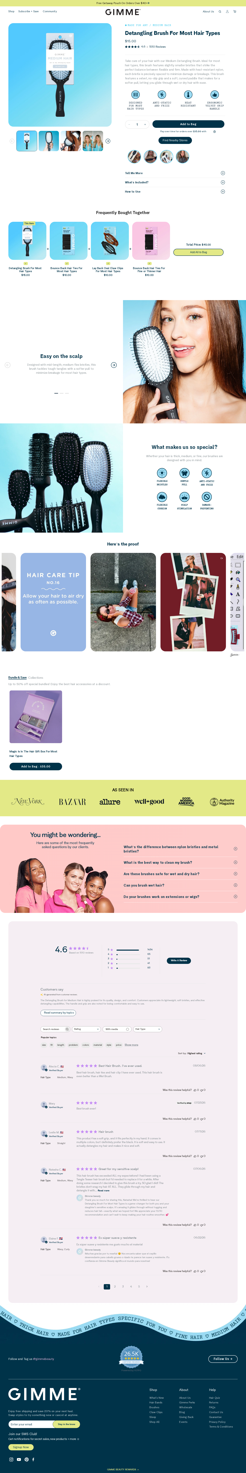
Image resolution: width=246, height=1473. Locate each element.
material (98, 1045)
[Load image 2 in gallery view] (49, 141)
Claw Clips (156, 1412)
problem (73, 1045)
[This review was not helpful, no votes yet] (201, 1090)
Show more (131, 1045)
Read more (103, 1191)
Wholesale (185, 1407)
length (60, 1045)
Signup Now (21, 1447)
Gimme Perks (187, 1402)
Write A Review (179, 960)
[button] (11, 11)
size (44, 1045)
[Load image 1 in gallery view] (27, 141)
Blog (182, 1412)
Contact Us (216, 1412)
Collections (35, 677)
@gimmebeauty (43, 1358)
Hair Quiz (214, 1397)
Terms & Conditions (221, 1426)
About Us (208, 11)
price (118, 1045)
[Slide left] (12, 141)
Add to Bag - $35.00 (35, 766)
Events (183, 1421)
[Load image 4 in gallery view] (93, 141)
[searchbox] (52, 1029)
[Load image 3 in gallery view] (71, 141)
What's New (156, 1397)
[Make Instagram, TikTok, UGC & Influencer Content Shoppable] (234, 655)
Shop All (154, 1421)
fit (52, 1045)
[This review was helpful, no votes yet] (195, 1090)
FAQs (212, 1407)
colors (86, 1045)
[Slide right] (108, 141)
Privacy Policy (217, 1421)
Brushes (154, 1407)
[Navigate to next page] (147, 1286)
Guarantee (215, 1417)
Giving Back (186, 1417)
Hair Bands (155, 1402)
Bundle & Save (17, 677)
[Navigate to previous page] (99, 1286)
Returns (214, 1402)
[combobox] (86, 1029)
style (109, 1045)
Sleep (152, 1417)
